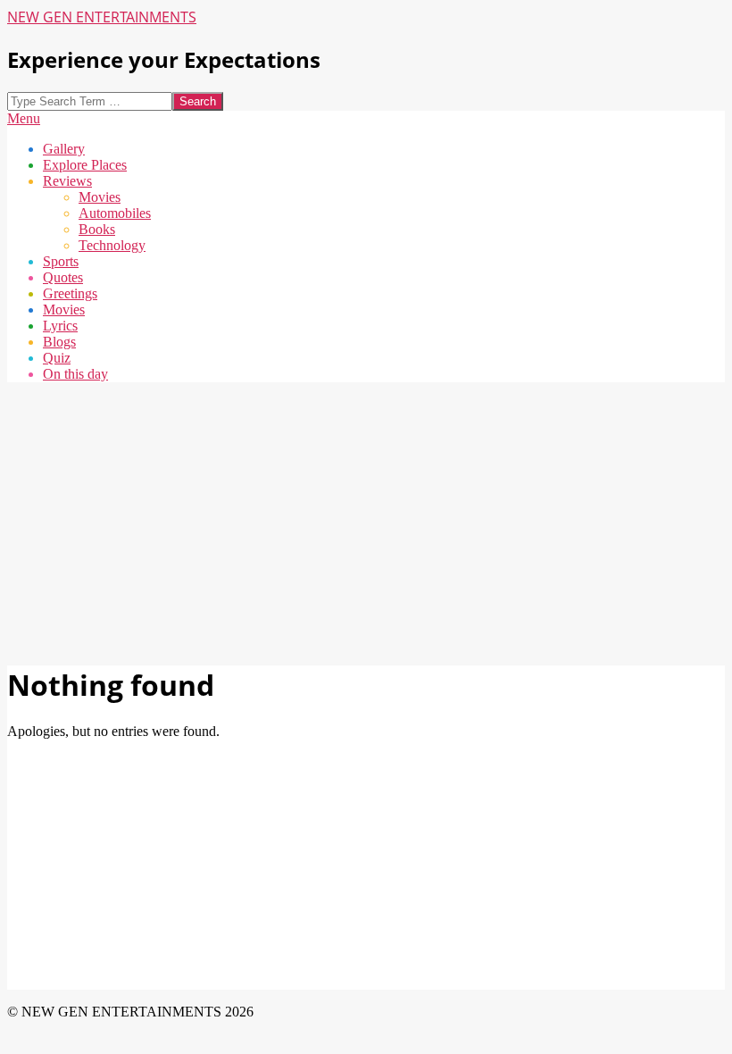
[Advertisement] (366, 522)
